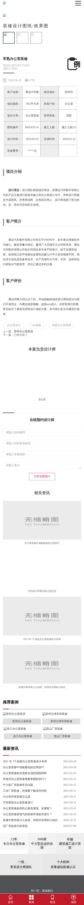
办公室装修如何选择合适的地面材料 (25, 773)
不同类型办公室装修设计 (18, 802)
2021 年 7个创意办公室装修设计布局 (42, 639)
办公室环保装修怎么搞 (16, 796)
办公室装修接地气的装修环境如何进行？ (27, 814)
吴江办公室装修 (22, 736)
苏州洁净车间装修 (61, 721)
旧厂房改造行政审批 (15, 826)
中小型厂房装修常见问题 (18, 784)
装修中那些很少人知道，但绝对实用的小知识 (42, 687)
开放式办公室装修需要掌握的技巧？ (25, 779)
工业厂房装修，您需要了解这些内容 (25, 790)
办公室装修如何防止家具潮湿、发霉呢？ (27, 808)
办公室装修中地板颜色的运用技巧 (42, 543)
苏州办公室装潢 (23, 331)
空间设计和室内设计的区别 (42, 591)
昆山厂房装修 (62, 736)
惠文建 (42, 399)
